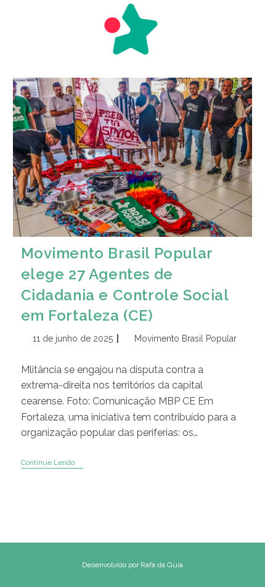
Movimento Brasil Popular (185, 338)
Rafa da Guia (162, 564)
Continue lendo (52, 463)
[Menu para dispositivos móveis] (18, 23)
